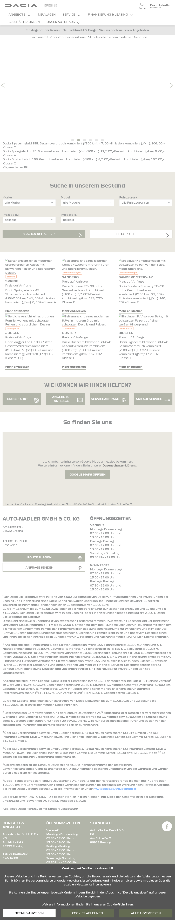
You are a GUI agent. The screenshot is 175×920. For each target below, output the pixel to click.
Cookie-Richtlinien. (120, 904)
